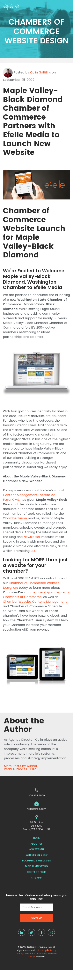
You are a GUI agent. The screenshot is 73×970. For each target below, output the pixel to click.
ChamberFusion (15, 518)
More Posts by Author (20, 766)
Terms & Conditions (35, 953)
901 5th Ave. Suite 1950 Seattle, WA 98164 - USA (36, 826)
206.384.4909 (36, 795)
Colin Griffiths (40, 72)
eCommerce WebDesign (36, 860)
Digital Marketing (36, 866)
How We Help (37, 849)
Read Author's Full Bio (20, 769)
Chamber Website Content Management (35, 601)
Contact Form (36, 872)
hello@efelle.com (36, 808)
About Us (36, 843)
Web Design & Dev (36, 855)
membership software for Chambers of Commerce (36, 594)
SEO (34, 551)
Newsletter (32, 537)
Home (36, 838)
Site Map (36, 877)
